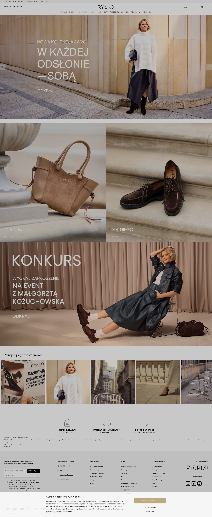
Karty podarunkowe (97, 480)
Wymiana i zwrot (158, 473)
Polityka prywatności (97, 473)
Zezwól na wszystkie (149, 499)
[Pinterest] (205, 467)
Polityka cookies (96, 476)
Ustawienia (150, 510)
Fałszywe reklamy (127, 486)
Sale (99, 12)
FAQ (153, 483)
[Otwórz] (37, 475)
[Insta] (188, 467)
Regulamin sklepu (96, 466)
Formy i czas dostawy (160, 470)
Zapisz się (32, 471)
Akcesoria (147, 12)
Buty (106, 12)
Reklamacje (156, 476)
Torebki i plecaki (116, 12)
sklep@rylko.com (66, 475)
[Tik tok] (199, 467)
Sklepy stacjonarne (128, 466)
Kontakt (155, 486)
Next (209, 67)
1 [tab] (104, 114)
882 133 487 (64, 470)
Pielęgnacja (135, 12)
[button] (65, 479)
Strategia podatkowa (129, 483)
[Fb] (193, 467)
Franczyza (125, 470)
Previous (3, 67)
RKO (127, 12)
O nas (123, 480)
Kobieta (7, 7)
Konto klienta (157, 466)
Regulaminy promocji (98, 470)
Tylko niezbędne (150, 506)
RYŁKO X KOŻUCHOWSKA (86, 12)
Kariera (124, 473)
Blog (123, 476)
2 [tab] (107, 114)
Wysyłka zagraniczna (160, 480)
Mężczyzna (18, 7)
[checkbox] (7, 482)
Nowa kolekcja (67, 12)
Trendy (92, 483)
